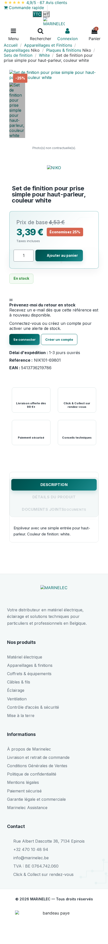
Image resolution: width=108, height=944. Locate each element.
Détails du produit (54, 497)
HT (46, 14)
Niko (35, 50)
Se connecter (24, 339)
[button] (94, 74)
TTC (37, 14)
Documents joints (43, 509)
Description (54, 484)
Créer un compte (59, 339)
